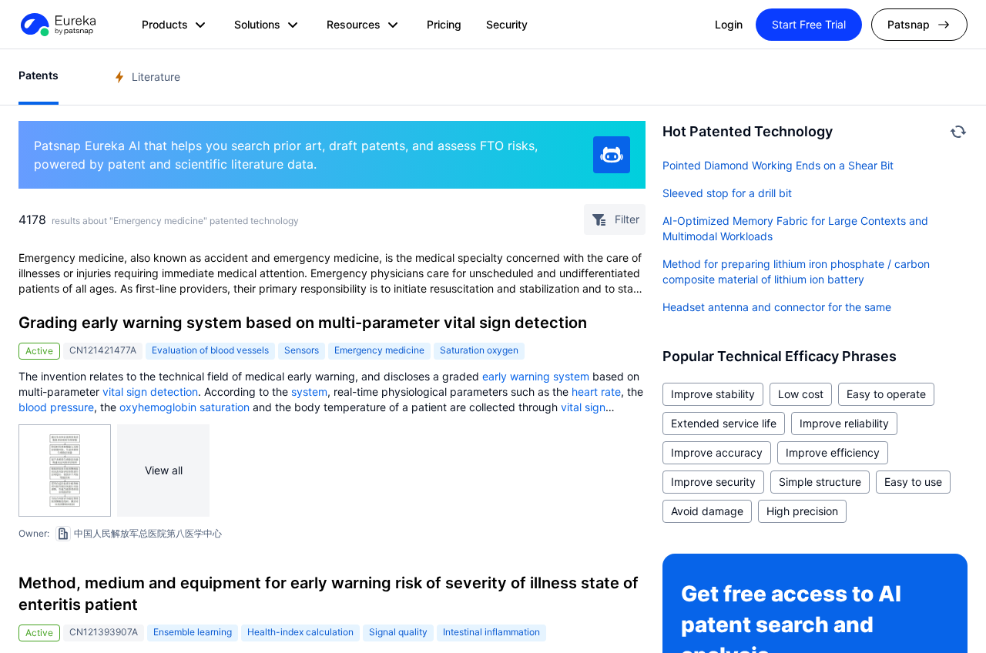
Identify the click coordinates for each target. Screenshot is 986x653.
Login (729, 24)
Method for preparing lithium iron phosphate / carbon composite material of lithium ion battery (796, 271)
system (309, 391)
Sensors (301, 350)
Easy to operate (886, 393)
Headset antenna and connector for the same (776, 306)
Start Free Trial (809, 24)
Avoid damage (707, 510)
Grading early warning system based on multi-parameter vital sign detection (302, 322)
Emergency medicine (379, 350)
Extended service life (723, 423)
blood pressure (56, 407)
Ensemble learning (192, 632)
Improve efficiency (833, 452)
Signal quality (398, 632)
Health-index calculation (300, 632)
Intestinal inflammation (491, 632)
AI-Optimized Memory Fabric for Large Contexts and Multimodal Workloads (795, 228)
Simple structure (820, 481)
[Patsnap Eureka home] (57, 24)
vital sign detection (150, 391)
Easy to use (913, 481)
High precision (802, 510)
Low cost (800, 393)
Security (507, 24)
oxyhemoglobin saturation (184, 407)
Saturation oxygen (479, 350)
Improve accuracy (717, 452)
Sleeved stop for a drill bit (727, 192)
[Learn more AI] (611, 154)
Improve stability (713, 393)
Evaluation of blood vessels (210, 350)
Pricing (444, 24)
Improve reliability (844, 423)
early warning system (535, 376)
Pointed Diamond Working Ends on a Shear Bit (778, 165)
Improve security (713, 481)
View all (164, 470)
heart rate (596, 391)
